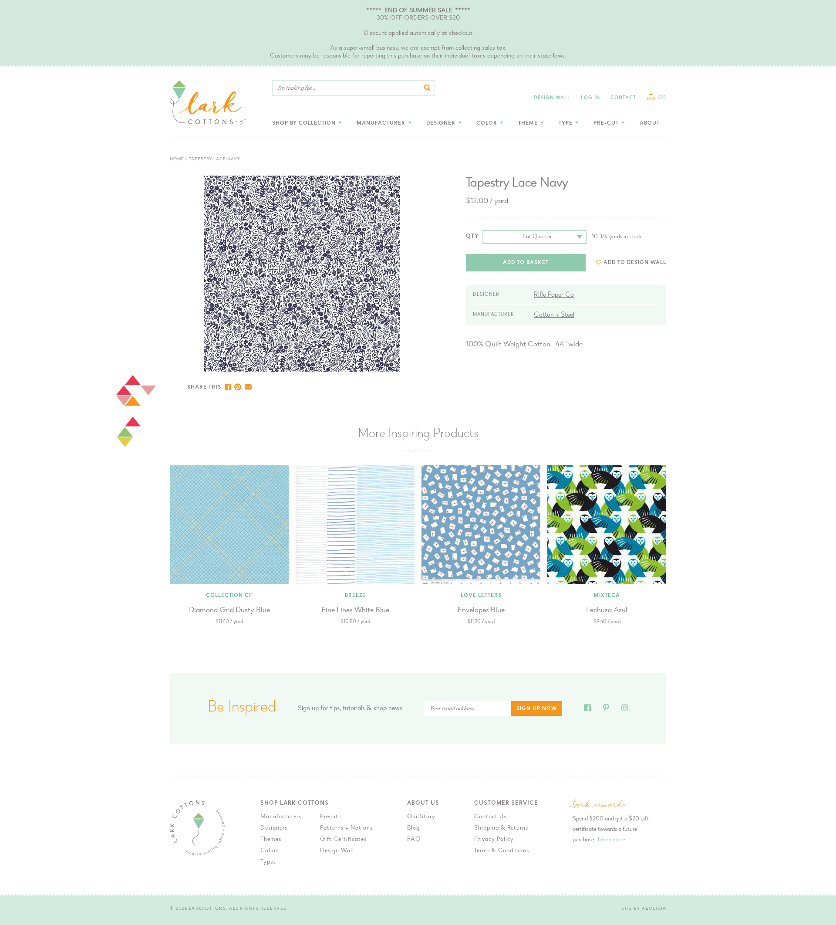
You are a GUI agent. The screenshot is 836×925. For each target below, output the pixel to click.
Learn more (611, 840)
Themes (270, 840)
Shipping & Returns (501, 828)
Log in (590, 98)
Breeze (355, 595)
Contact (623, 98)
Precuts (330, 817)
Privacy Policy (494, 840)
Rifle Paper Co (554, 294)
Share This (204, 387)
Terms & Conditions (501, 851)
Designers (273, 828)
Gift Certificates (343, 840)
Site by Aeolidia (643, 909)
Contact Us (490, 817)
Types (268, 862)
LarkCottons (207, 909)
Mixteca (607, 595)
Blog (413, 828)
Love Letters (481, 595)
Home (177, 159)
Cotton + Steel (554, 315)
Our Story (421, 817)
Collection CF (229, 595)
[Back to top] (692, 722)
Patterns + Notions (346, 828)
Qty (472, 236)
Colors (269, 851)
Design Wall (552, 98)
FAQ (414, 840)
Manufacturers (280, 817)
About (650, 123)
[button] (631, 262)
